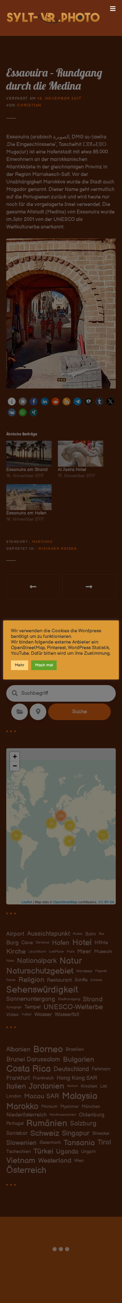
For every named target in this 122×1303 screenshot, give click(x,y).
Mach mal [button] (44, 665)
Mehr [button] (19, 665)
